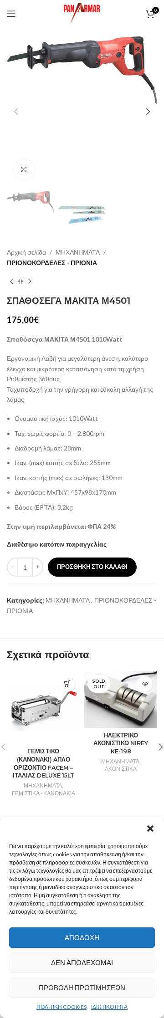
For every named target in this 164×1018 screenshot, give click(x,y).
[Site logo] (82, 12)
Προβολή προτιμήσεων (82, 987)
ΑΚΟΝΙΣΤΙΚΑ (121, 768)
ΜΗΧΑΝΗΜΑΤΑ (78, 252)
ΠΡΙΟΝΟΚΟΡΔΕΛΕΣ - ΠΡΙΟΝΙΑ (52, 262)
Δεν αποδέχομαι (82, 962)
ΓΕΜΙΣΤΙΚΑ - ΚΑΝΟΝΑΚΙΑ (43, 793)
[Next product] (29, 281)
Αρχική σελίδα (26, 252)
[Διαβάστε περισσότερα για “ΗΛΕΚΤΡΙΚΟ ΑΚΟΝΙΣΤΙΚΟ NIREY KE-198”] (145, 684)
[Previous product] (11, 281)
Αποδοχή (82, 937)
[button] (150, 828)
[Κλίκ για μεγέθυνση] (24, 169)
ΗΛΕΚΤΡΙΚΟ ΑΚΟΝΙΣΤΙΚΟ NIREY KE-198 (120, 743)
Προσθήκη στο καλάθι (92, 566)
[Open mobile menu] (11, 14)
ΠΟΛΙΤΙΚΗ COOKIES (61, 1006)
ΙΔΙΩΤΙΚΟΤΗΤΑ (109, 1006)
